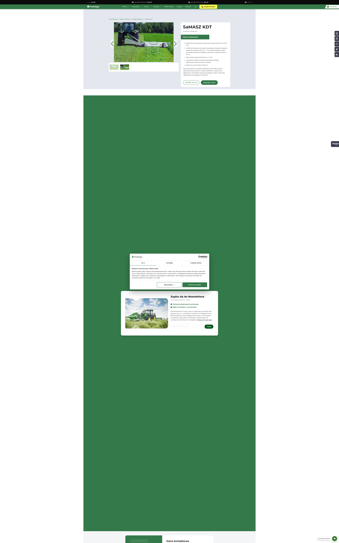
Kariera (179, 7)
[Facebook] (337, 33)
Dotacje (156, 7)
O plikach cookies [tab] (196, 263)
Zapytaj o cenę (209, 82)
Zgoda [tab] (143, 263)
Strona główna (113, 19)
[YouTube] (337, 43)
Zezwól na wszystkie (194, 284)
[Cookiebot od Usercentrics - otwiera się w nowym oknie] (199, 257)
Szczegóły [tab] (169, 263)
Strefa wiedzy (169, 7)
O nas (146, 7)
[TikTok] (337, 49)
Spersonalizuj (168, 284)
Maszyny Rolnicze (125, 19)
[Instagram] (337, 38)
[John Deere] (332, 6)
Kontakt (188, 7)
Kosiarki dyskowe (137, 19)
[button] (195, 7)
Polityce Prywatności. (204, 320)
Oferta (125, 7)
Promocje (135, 7)
